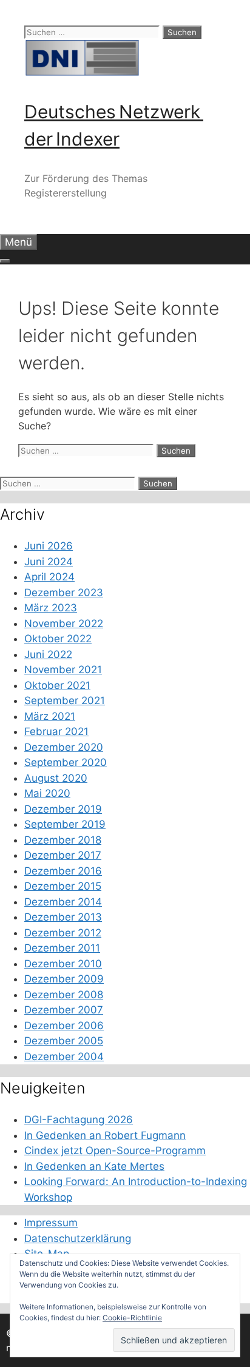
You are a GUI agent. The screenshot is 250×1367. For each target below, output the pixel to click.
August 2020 (55, 778)
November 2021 (63, 669)
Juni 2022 (48, 654)
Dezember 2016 (63, 871)
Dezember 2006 (64, 1025)
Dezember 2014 (63, 902)
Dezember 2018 (62, 840)
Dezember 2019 (63, 809)
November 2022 (63, 623)
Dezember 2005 (63, 1041)
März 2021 (49, 716)
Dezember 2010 (63, 964)
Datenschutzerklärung (77, 1238)
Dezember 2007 (63, 1010)
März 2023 (50, 608)
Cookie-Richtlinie (132, 1317)
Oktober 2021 (57, 685)
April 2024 (49, 577)
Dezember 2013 (63, 917)
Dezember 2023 (63, 592)
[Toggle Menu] (5, 261)
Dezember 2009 (64, 979)
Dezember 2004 (64, 1056)
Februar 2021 (56, 731)
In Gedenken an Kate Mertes (94, 1166)
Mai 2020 (47, 793)
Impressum (51, 1223)
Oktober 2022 (58, 639)
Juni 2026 (48, 546)
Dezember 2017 (62, 855)
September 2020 (65, 762)
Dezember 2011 (62, 948)
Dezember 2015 (62, 886)
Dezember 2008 (63, 995)
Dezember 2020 (63, 747)
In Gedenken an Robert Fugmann (105, 1135)
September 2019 (65, 824)
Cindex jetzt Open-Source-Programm (115, 1150)
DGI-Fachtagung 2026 (78, 1119)
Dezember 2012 (62, 933)
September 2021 (64, 700)
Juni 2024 (48, 562)
